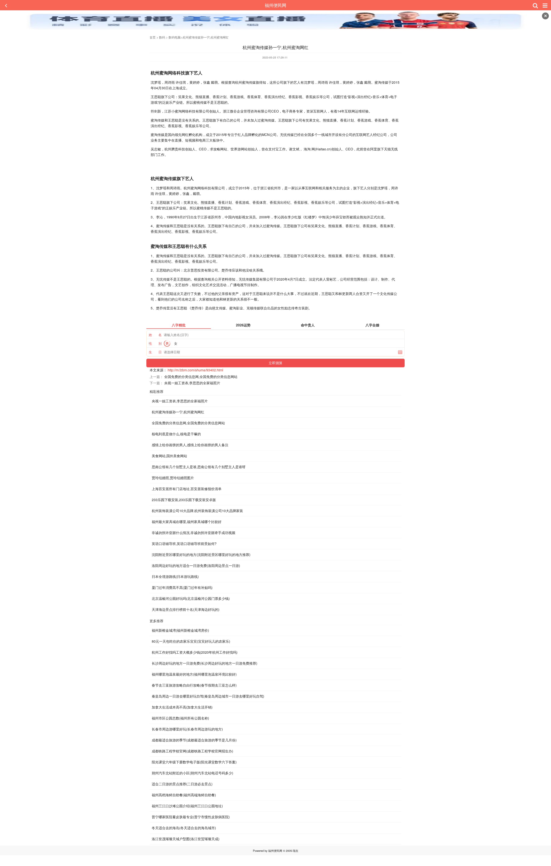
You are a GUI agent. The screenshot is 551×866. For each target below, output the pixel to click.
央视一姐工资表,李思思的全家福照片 (192, 382)
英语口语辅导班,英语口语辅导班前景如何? (184, 543)
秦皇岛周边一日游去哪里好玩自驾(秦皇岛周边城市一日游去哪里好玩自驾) (208, 696)
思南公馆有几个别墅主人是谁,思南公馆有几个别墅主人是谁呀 (199, 466)
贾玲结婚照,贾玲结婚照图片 (173, 477)
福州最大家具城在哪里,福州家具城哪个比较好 (186, 521)
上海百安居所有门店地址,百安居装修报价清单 (186, 488)
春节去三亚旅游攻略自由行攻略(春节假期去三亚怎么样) (194, 685)
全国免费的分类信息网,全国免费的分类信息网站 (200, 376)
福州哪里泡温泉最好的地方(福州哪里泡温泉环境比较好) (194, 674)
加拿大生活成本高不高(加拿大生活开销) (182, 707)
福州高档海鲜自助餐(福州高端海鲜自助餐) (184, 794)
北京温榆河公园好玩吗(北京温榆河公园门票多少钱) (191, 598)
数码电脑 (175, 37)
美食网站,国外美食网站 (169, 455)
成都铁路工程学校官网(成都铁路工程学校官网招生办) (192, 751)
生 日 (155, 352)
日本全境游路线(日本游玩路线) (175, 576)
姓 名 (155, 334)
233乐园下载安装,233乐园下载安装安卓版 (184, 499)
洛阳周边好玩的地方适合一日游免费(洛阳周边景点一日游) (196, 565)
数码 (162, 37)
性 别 (155, 343)
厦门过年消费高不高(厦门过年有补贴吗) (182, 587)
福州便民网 (275, 5)
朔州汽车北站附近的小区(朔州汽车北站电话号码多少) (192, 772)
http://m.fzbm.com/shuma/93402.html (195, 369)
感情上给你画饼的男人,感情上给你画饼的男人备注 (190, 444)
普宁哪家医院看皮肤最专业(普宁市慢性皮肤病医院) (191, 816)
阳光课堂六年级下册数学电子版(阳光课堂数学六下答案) (194, 761)
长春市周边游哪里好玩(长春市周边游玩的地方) (187, 729)
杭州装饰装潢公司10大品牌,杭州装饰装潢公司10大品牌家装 (197, 510)
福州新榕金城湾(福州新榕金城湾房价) (180, 630)
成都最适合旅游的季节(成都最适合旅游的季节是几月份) (194, 740)
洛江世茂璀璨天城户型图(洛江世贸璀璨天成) (185, 838)
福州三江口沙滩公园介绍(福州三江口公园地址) (187, 805)
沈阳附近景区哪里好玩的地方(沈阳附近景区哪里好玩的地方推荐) (201, 554)
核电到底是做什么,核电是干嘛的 (176, 433)
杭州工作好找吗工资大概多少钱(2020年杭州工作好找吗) (194, 652)
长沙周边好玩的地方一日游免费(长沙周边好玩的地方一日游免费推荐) (204, 663)
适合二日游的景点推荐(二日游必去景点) (182, 783)
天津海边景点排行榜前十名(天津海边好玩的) (185, 609)
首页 (153, 37)
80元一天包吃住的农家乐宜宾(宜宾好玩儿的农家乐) (191, 641)
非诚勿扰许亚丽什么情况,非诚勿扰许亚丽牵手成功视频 (193, 532)
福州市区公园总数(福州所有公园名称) (180, 718)
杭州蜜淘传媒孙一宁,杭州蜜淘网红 (178, 411)
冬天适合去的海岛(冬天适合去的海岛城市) (184, 827)
